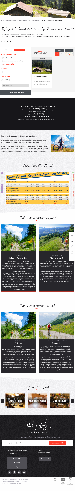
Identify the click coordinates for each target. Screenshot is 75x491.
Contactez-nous (16, 458)
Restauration (7, 72)
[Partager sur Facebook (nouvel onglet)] (2, 42)
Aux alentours (8, 64)
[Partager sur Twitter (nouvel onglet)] (4, 42)
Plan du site (24, 481)
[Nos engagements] (63, 479)
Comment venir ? (45, 459)
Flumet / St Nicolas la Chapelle (12, 61)
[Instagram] (19, 473)
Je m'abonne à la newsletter (57, 443)
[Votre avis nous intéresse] (9, 473)
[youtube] (24, 473)
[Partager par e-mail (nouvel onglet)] (10, 42)
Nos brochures (17, 463)
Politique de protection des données (11, 483)
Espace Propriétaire (17, 467)
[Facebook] (14, 473)
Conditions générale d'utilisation (10, 481)
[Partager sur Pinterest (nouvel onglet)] (7, 42)
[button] (62, 143)
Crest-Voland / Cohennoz (11, 58)
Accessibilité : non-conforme (9, 479)
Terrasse (6, 79)
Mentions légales (23, 479)
